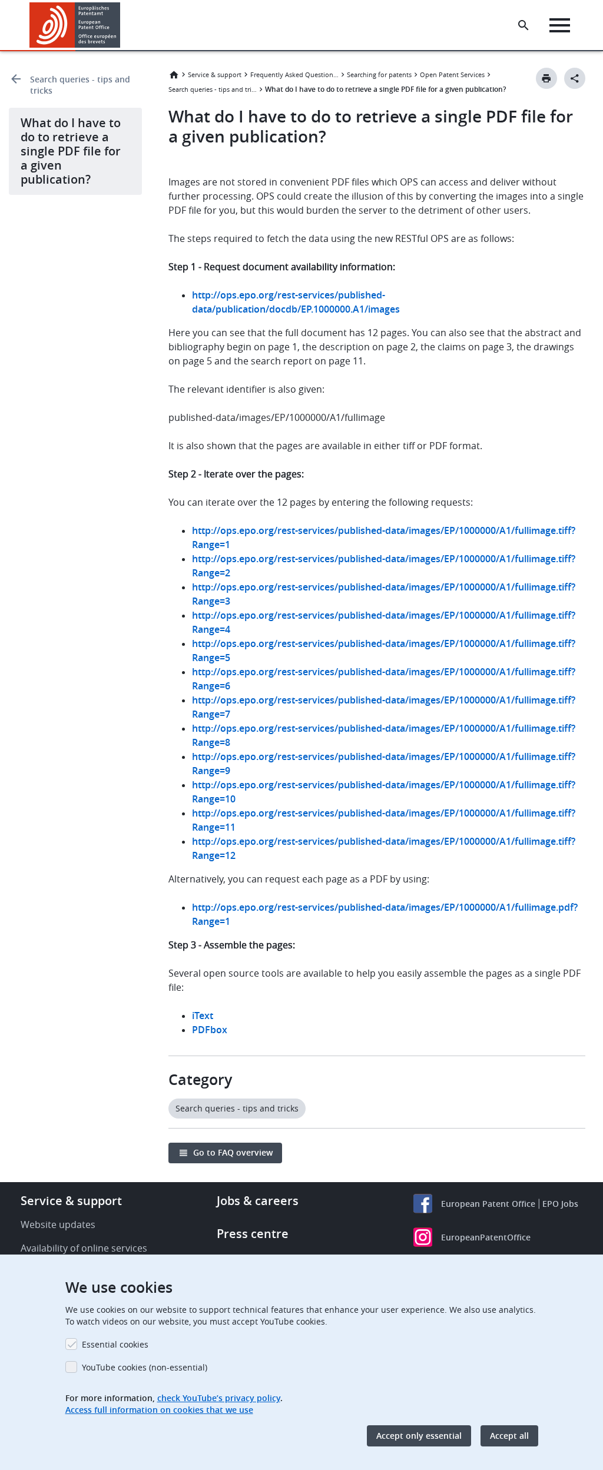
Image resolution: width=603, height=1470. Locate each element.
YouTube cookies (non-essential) (144, 1367)
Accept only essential (419, 1435)
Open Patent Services (452, 74)
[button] (122, 25)
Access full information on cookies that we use (159, 1409)
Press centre (253, 1234)
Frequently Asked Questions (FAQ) (294, 74)
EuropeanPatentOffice (486, 1237)
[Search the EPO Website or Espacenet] (523, 25)
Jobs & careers (258, 1201)
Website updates (58, 1224)
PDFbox (209, 1029)
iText (202, 1015)
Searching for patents (379, 74)
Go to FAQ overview (233, 1152)
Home (173, 75)
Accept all (509, 1435)
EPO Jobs (560, 1203)
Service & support (214, 74)
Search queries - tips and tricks (80, 85)
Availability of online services (84, 1248)
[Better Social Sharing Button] (574, 78)
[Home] (75, 25)
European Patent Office (488, 1203)
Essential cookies (115, 1344)
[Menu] (560, 25)
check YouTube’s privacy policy (218, 1397)
